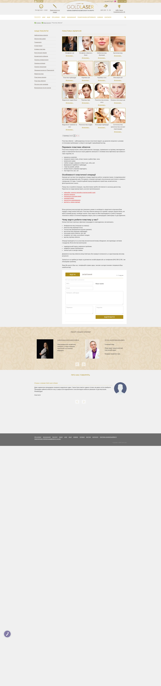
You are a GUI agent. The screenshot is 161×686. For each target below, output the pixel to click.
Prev (77, 364)
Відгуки (88, 437)
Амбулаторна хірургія (41, 35)
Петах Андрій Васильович (115, 340)
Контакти (108, 17)
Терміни (82, 437)
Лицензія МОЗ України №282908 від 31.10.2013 (47, 439)
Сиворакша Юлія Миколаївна (68, 340)
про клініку (37, 437)
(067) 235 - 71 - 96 (106, 10)
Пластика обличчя (40, 81)
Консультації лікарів (40, 52)
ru (122, 1)
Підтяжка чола (101, 77)
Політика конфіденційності (108, 437)
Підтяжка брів (85, 100)
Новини (100, 17)
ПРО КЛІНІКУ (56, 17)
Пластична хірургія (40, 77)
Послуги (37, 17)
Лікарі (63, 17)
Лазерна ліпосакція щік (118, 100)
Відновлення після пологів (42, 88)
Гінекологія (37, 42)
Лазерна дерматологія (41, 60)
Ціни (43, 17)
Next (84, 364)
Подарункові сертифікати (87, 17)
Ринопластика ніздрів (85, 124)
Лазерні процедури (40, 66)
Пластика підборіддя (69, 77)
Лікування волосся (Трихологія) (44, 70)
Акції (48, 17)
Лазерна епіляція (39, 63)
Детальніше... (70, 55)
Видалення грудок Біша (69, 100)
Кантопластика (118, 53)
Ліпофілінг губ (69, 53)
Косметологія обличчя (41, 56)
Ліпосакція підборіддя (102, 124)
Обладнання (71, 17)
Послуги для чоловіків (41, 84)
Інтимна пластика (39, 49)
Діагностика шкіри (40, 38)
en (119, 1)
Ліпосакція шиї (118, 77)
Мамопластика (39, 74)
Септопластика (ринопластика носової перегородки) (118, 127)
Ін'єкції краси (38, 45)
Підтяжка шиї (86, 77)
